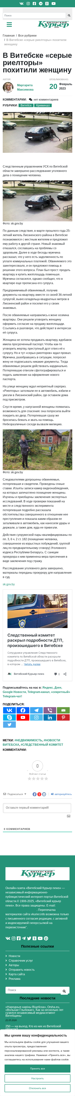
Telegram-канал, (38, 692)
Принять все (37, 1068)
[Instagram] (36, 717)
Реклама (14, 978)
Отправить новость (22, 969)
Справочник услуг (21, 960)
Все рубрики (27, 35)
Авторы (14, 965)
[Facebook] (23, 710)
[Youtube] (23, 717)
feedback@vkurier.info (21, 909)
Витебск (26, 105)
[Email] (63, 710)
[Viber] (50, 710)
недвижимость (29, 740)
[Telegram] (36, 710)
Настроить (37, 1078)
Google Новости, (15, 692)
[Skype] (9, 717)
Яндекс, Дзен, (52, 687)
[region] (37, 1062)
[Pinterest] (63, 717)
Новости (14, 956)
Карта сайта (17, 974)
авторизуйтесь (63, 794)
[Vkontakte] (9, 710)
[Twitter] (9, 724)
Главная (9, 35)
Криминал (43, 105)
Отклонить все (37, 1088)
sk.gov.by (9, 584)
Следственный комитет (42, 744)
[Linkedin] (50, 717)
